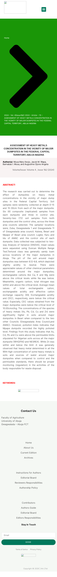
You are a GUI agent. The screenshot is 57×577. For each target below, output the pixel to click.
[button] (44, 9)
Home (6, 38)
